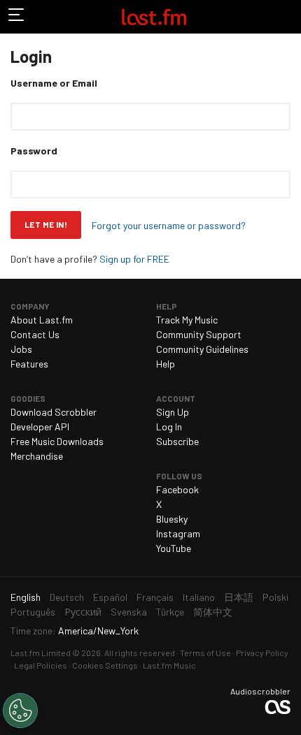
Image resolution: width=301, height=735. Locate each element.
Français (155, 597)
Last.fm (154, 17)
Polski (275, 597)
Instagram (178, 533)
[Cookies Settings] (20, 710)
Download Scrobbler (53, 412)
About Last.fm (41, 320)
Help (165, 364)
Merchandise (36, 456)
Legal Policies (40, 665)
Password (33, 151)
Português (32, 612)
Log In (169, 426)
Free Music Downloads (57, 441)
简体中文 (212, 612)
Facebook (177, 489)
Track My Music (187, 320)
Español (110, 597)
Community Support (198, 334)
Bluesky (172, 519)
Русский (83, 612)
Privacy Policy (262, 652)
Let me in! (45, 224)
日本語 (238, 597)
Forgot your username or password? (169, 225)
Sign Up (172, 412)
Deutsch (67, 597)
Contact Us (34, 334)
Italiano (199, 597)
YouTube (173, 548)
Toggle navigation (17, 17)
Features (29, 364)
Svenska (129, 612)
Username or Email (53, 83)
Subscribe (177, 441)
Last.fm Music (169, 665)
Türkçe (170, 612)
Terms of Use (205, 652)
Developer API (39, 426)
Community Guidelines (202, 349)
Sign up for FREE (134, 259)
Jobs (21, 349)
